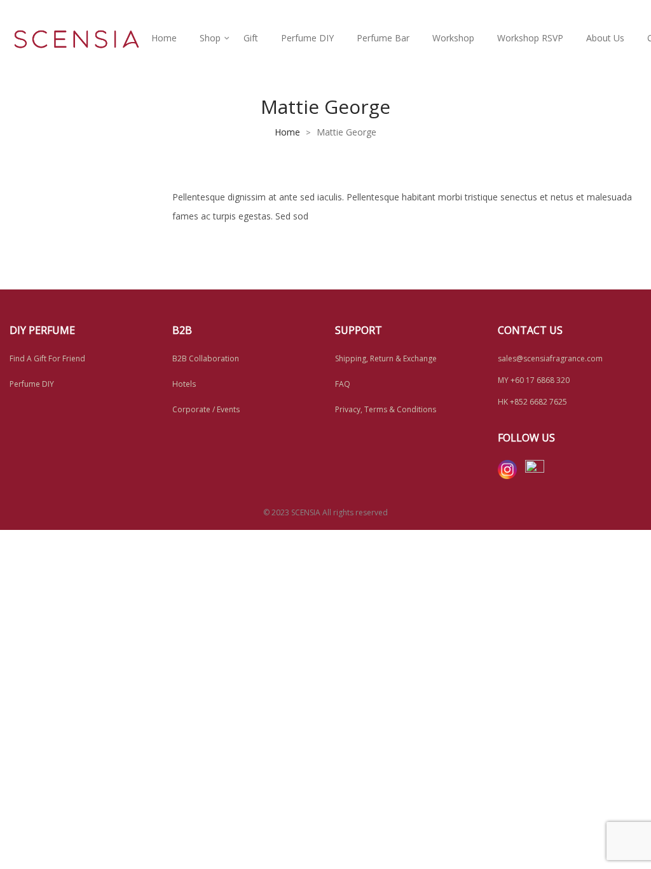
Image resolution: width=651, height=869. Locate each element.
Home (164, 38)
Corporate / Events (206, 409)
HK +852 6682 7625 (532, 401)
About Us (605, 38)
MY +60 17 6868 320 (534, 380)
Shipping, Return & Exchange (386, 358)
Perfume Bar (383, 38)
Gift (250, 38)
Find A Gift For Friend (47, 358)
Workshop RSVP (530, 38)
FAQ (342, 384)
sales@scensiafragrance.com (550, 358)
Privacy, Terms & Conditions (385, 409)
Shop (210, 38)
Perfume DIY (307, 38)
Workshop (453, 38)
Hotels (184, 384)
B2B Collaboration (205, 358)
